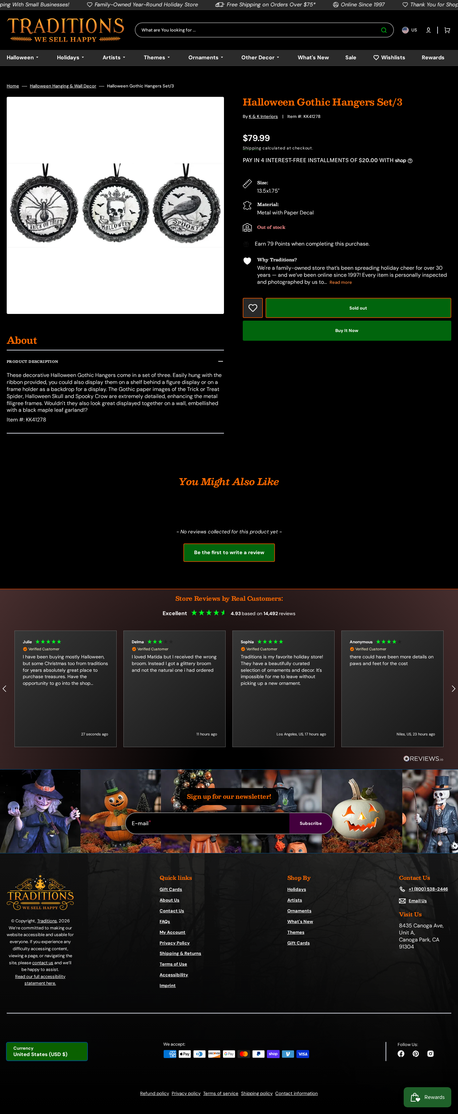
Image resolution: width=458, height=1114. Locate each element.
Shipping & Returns (180, 953)
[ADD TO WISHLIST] (253, 308)
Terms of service (220, 1093)
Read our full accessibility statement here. (40, 980)
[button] (428, 30)
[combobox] (264, 30)
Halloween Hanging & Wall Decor (63, 86)
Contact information (296, 1093)
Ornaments (299, 911)
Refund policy (154, 1093)
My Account (172, 932)
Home (13, 86)
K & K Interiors (263, 116)
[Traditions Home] (65, 30)
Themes (295, 932)
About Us (169, 900)
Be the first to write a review (229, 552)
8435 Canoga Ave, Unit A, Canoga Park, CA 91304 (421, 936)
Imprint (168, 985)
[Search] (385, 30)
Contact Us (172, 911)
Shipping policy (257, 1093)
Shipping (252, 148)
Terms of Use (173, 964)
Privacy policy (186, 1093)
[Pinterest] (415, 1053)
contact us (42, 963)
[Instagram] (430, 1053)
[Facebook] (401, 1053)
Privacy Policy (175, 943)
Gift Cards (171, 889)
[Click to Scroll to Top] (446, 1075)
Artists (294, 900)
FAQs (165, 921)
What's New (300, 921)
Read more (341, 282)
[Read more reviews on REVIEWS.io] (423, 759)
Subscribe (311, 823)
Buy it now (346, 330)
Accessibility (174, 975)
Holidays (296, 889)
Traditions (47, 921)
